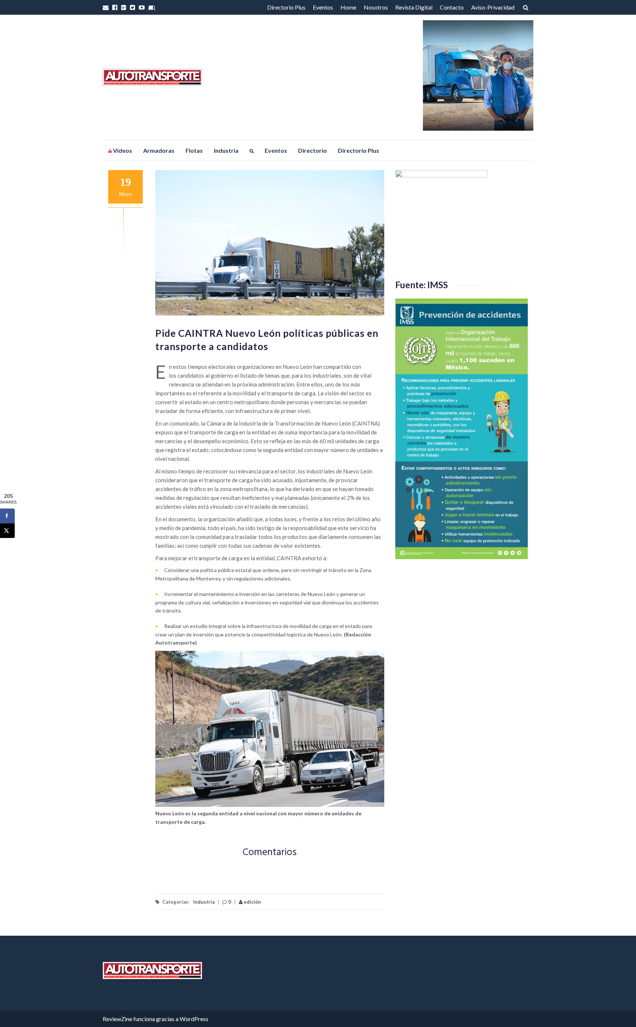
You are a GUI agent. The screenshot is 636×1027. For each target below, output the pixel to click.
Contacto (452, 7)
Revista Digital (413, 7)
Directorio (312, 150)
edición (252, 902)
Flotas (194, 150)
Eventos (323, 7)
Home (348, 7)
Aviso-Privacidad (493, 7)
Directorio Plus (286, 7)
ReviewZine (117, 1018)
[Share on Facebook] (7, 515)
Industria (226, 150)
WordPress (194, 1018)
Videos (122, 150)
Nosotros (376, 7)
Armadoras (158, 150)
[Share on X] (7, 530)
